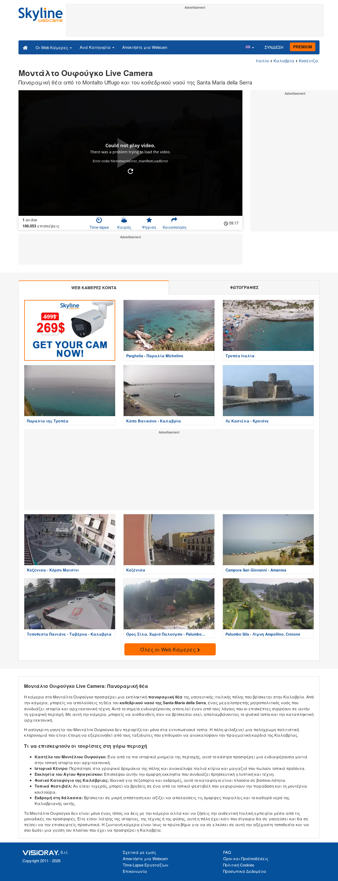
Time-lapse (99, 227)
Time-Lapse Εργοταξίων (145, 865)
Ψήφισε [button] (149, 227)
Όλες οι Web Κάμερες (168, 649)
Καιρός (124, 227)
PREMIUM (302, 47)
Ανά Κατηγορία (96, 47)
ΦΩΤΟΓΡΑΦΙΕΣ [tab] (244, 287)
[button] (249, 47)
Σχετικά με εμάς (139, 852)
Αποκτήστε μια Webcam (144, 47)
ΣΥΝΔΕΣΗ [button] (274, 47)
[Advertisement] (194, 23)
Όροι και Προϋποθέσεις (245, 858)
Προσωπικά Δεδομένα (244, 871)
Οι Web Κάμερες (52, 47)
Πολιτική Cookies (238, 865)
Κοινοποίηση (174, 227)
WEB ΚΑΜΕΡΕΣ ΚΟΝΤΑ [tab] (93, 288)
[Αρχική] (25, 47)
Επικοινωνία (135, 871)
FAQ (227, 852)
